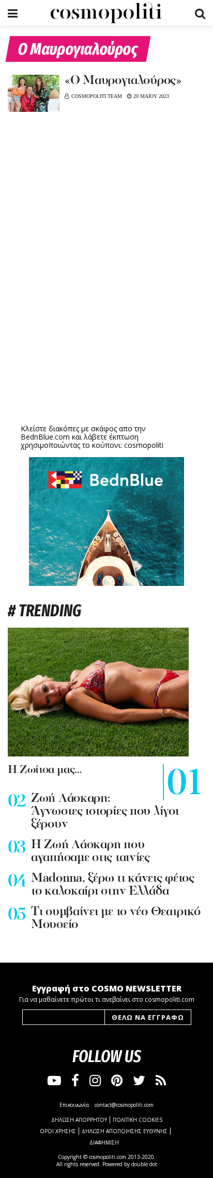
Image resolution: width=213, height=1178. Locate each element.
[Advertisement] (106, 341)
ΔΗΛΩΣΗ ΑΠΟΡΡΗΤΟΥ (79, 1119)
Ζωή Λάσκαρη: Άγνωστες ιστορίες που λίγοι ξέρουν (104, 812)
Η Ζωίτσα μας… (45, 770)
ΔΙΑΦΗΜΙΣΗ (104, 1142)
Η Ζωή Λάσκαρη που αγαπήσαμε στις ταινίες (90, 851)
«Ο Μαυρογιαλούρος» (123, 81)
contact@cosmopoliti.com (124, 1104)
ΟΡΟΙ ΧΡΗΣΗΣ (58, 1131)
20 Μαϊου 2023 (150, 96)
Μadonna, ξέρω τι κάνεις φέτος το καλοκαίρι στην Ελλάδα (112, 885)
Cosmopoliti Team (96, 96)
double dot (144, 1164)
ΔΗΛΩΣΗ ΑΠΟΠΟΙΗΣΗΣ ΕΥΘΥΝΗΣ (125, 1131)
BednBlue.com (45, 437)
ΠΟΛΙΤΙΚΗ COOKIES (137, 1119)
